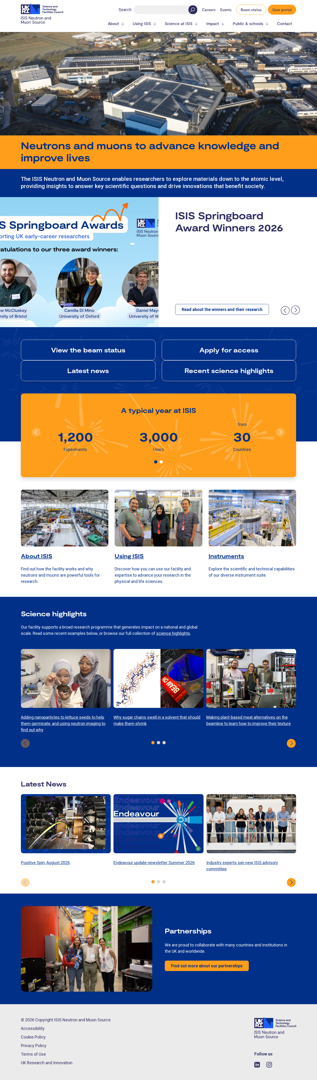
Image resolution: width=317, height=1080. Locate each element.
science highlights (173, 633)
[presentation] (285, 310)
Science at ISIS (178, 24)
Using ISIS (142, 24)
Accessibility (33, 1028)
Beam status (251, 9)
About (113, 24)
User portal (282, 9)
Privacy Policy (33, 1045)
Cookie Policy (33, 1037)
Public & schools (248, 24)
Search (125, 9)
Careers (209, 10)
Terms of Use (33, 1054)
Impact (212, 24)
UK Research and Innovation (46, 1062)
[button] (155, 462)
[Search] (192, 9)
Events (226, 10)
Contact (284, 24)
